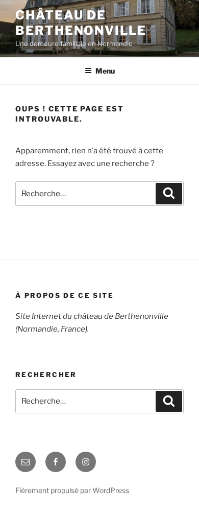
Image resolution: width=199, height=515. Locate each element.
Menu (105, 70)
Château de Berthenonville (80, 23)
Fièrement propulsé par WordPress (72, 490)
